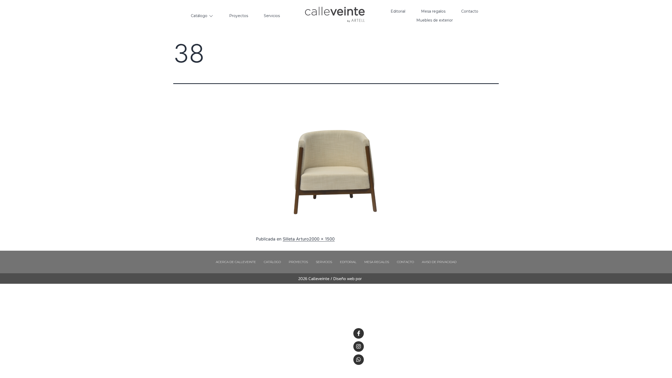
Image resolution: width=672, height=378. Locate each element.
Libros (367, 278)
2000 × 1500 (322, 239)
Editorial (348, 262)
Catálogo (272, 262)
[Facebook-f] (358, 333)
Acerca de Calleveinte (236, 262)
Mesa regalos (376, 262)
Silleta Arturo (296, 239)
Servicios (324, 262)
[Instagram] (358, 346)
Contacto (405, 262)
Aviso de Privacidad (439, 262)
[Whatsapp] (358, 359)
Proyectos (298, 262)
